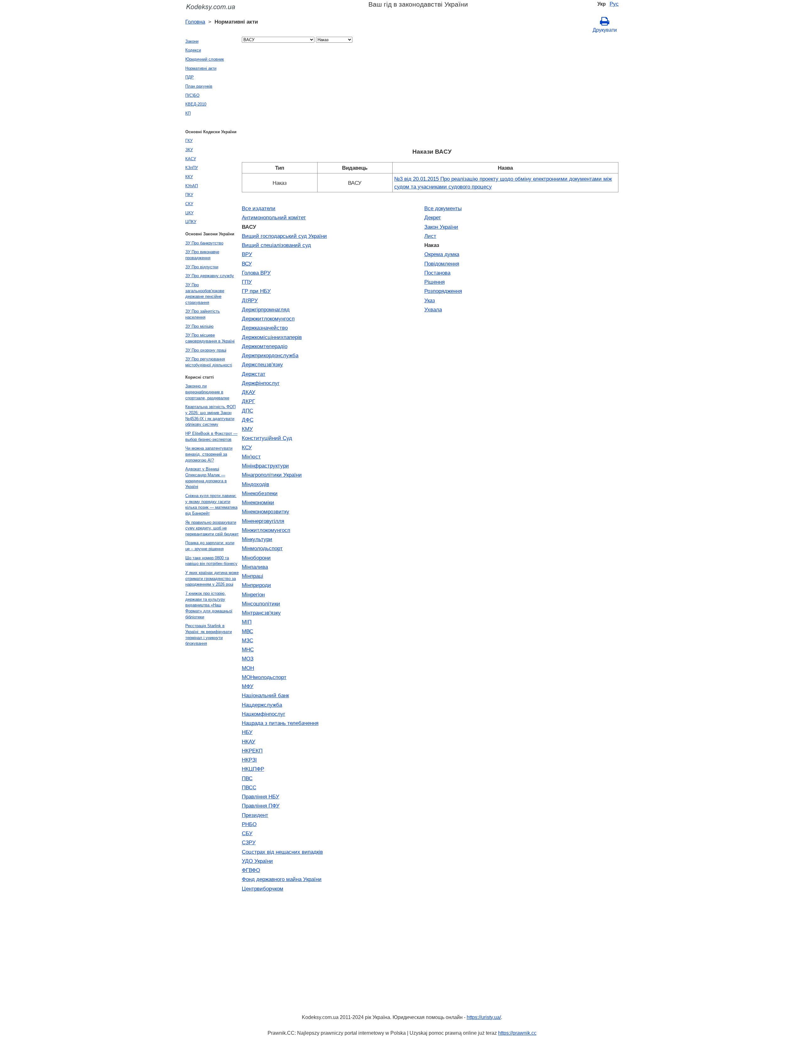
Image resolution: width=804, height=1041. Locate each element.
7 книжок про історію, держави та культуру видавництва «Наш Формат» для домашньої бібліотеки (208, 605)
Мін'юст (251, 456)
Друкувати (605, 30)
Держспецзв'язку (262, 364)
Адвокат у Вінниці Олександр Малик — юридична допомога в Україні (206, 478)
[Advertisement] (430, 97)
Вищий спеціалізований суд (276, 245)
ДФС (247, 420)
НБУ (247, 732)
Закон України (441, 227)
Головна (195, 22)
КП (188, 113)
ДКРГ (248, 401)
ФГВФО (251, 870)
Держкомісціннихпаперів (272, 337)
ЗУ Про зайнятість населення (202, 314)
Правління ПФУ (261, 806)
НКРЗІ (249, 760)
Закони (191, 41)
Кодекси (193, 50)
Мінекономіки (258, 502)
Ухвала (433, 309)
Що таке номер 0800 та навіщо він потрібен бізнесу (211, 561)
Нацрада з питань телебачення (280, 723)
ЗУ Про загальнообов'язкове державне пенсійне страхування (204, 293)
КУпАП (191, 186)
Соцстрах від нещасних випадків (282, 852)
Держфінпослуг (261, 383)
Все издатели (258, 208)
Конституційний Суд (267, 438)
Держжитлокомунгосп (268, 318)
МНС (248, 649)
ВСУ (247, 263)
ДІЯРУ (250, 300)
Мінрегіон (253, 594)
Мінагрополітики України (272, 475)
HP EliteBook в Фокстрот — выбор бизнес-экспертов (211, 436)
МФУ (247, 686)
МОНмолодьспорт (264, 677)
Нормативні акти (200, 68)
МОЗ (247, 658)
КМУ (247, 429)
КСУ (247, 447)
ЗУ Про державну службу (209, 275)
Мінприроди (256, 585)
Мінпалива (255, 567)
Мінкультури (257, 539)
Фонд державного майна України (282, 879)
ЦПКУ (190, 221)
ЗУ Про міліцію (199, 326)
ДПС (247, 411)
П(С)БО (192, 95)
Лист (430, 236)
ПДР (189, 77)
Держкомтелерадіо (264, 346)
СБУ (247, 833)
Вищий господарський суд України (284, 236)
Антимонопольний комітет (274, 217)
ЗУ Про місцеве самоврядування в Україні (210, 338)
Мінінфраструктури (265, 466)
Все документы (443, 208)
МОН (248, 668)
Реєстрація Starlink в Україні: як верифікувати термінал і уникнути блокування (208, 634)
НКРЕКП (252, 751)
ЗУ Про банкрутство (204, 243)
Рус (614, 4)
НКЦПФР (253, 769)
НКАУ (248, 741)
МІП (247, 622)
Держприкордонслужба (270, 355)
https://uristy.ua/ (484, 1017)
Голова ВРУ (256, 273)
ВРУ (247, 254)
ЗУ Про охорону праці (205, 350)
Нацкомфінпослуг (263, 714)
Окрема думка (441, 254)
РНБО (249, 824)
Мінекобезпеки (260, 493)
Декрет (432, 217)
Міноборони (256, 558)
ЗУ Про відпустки (201, 267)
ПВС (247, 778)
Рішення (434, 282)
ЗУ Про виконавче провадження (202, 254)
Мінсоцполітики (261, 603)
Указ (429, 300)
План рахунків (198, 86)
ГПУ (247, 282)
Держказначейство (265, 328)
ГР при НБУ (256, 291)
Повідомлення (441, 263)
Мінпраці (252, 576)
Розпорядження (443, 291)
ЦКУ (189, 213)
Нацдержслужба (262, 705)
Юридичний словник (204, 59)
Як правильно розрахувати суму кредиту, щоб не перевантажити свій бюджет (212, 528)
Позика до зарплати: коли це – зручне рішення (209, 545)
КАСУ (190, 158)
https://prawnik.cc (517, 1033)
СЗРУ (249, 842)
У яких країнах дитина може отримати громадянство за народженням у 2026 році (212, 578)
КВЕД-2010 (195, 104)
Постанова (437, 273)
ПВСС (249, 787)
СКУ (189, 203)
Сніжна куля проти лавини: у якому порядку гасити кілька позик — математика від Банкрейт (211, 504)
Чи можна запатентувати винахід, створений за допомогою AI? (208, 454)
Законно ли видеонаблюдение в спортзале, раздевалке (207, 392)
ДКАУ (248, 392)
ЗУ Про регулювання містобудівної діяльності (208, 362)
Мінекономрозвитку (265, 511)
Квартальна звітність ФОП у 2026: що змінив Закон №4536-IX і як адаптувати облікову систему (210, 415)
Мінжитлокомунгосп (266, 530)
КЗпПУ (191, 167)
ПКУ (189, 194)
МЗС (247, 640)
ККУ (189, 176)
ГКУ (189, 140)
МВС (247, 631)
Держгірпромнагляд (266, 309)
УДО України (257, 861)
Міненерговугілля (263, 521)
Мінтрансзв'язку (261, 613)
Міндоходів (255, 484)
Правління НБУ (260, 796)
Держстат (253, 374)
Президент (255, 815)
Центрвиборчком (262, 888)
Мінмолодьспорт (262, 548)
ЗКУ (189, 149)
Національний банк (265, 695)
